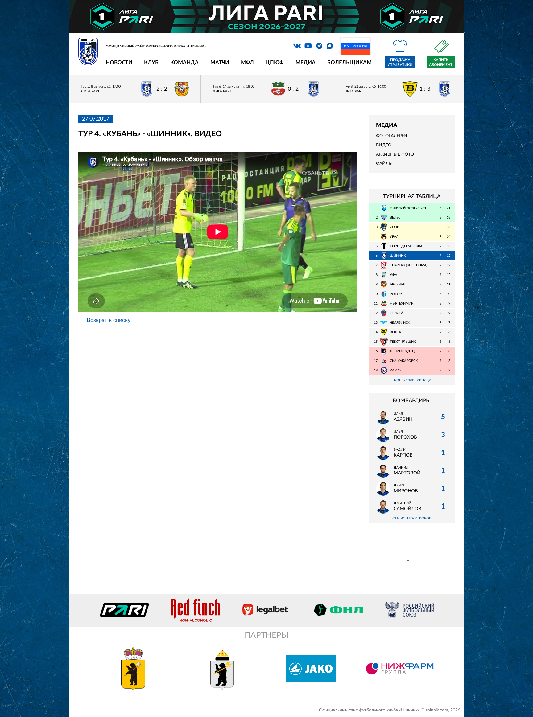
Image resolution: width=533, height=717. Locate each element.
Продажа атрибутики (400, 62)
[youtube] (308, 46)
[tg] (319, 46)
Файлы (384, 164)
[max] (329, 46)
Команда (184, 62)
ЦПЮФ (275, 62)
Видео (383, 145)
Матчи (219, 62)
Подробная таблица (411, 380)
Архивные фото (395, 154)
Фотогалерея (391, 136)
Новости (119, 62)
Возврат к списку (108, 320)
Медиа (305, 62)
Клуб (151, 62)
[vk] (297, 46)
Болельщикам (349, 62)
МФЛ (247, 62)
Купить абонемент (440, 62)
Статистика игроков (411, 518)
